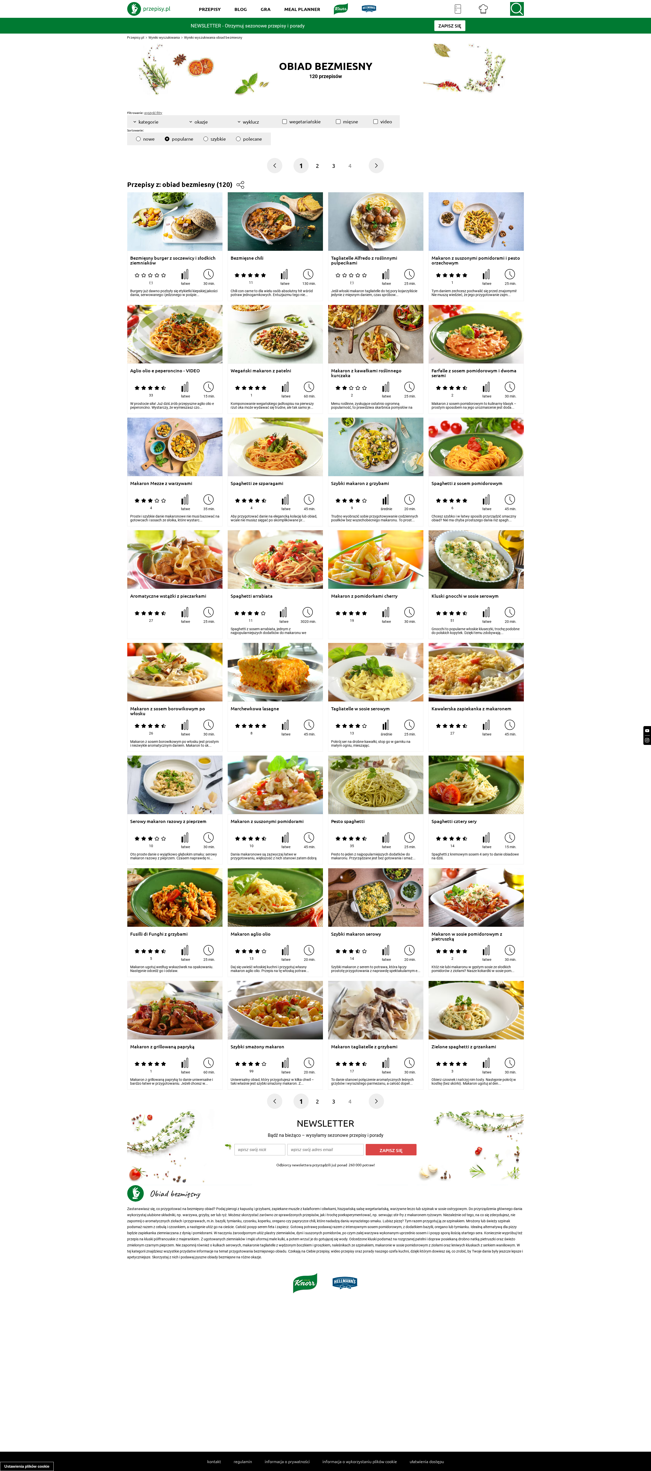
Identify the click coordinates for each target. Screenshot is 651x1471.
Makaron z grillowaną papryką (162, 1046)
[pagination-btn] (376, 165)
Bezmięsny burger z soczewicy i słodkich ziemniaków (172, 260)
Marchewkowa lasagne (255, 708)
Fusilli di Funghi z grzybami (159, 934)
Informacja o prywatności (287, 1461)
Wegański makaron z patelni (261, 370)
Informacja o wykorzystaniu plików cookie (359, 1461)
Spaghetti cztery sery (454, 821)
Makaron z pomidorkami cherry (364, 596)
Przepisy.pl (135, 37)
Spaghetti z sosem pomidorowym (467, 483)
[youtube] (647, 731)
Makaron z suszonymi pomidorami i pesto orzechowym (476, 260)
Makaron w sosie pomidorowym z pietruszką (467, 936)
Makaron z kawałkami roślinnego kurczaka (366, 373)
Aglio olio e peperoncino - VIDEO (165, 370)
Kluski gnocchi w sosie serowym (465, 596)
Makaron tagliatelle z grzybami (364, 1046)
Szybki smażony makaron (257, 1046)
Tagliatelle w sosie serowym (360, 708)
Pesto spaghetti (348, 821)
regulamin (243, 1461)
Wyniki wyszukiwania (164, 37)
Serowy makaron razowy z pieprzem (168, 821)
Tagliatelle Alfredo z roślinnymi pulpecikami (364, 260)
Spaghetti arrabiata (252, 596)
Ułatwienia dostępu (427, 1461)
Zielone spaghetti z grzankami (464, 1046)
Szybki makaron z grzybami (360, 483)
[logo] (148, 9)
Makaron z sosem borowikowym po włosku (167, 711)
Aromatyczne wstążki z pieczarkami (168, 596)
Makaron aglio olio (251, 934)
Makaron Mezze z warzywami (161, 483)
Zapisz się (391, 1150)
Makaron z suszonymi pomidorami (267, 821)
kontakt (214, 1461)
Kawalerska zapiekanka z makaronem (471, 708)
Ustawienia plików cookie (26, 1466)
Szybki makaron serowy (356, 934)
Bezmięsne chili (247, 258)
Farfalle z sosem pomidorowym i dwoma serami (474, 373)
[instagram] (647, 740)
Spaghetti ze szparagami (257, 483)
